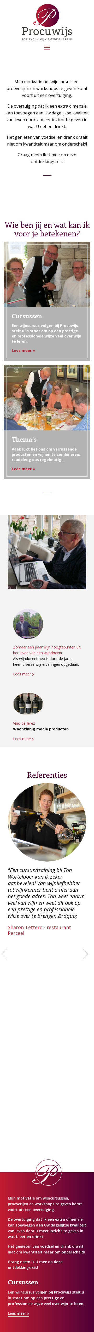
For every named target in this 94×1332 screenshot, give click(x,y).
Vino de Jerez (24, 723)
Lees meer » (23, 350)
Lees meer (22, 673)
